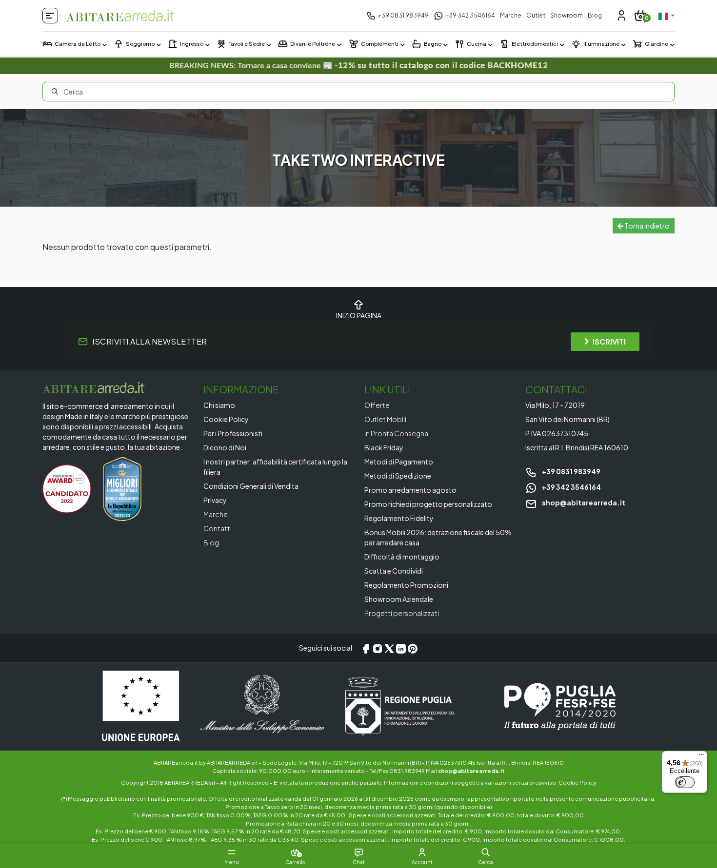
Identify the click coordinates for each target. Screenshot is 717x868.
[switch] (685, 782)
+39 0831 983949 (570, 471)
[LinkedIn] (401, 648)
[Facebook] (366, 648)
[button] (485, 852)
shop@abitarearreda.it (583, 502)
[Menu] (701, 757)
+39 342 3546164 (571, 486)
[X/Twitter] (389, 648)
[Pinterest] (412, 648)
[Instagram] (377, 648)
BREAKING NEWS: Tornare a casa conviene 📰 (358, 65)
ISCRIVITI (609, 341)
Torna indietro (646, 225)
